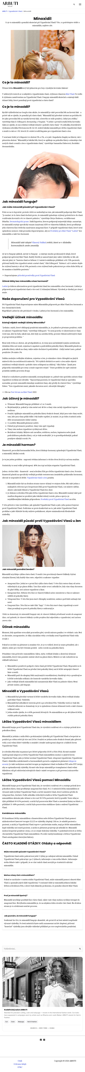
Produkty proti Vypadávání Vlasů (55, 499)
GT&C (19, 1067)
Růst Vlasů (70, 94)
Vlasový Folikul (39, 242)
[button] (74, 4)
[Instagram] (44, 1040)
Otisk (20, 1061)
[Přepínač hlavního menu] (80, 4)
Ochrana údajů (20, 1064)
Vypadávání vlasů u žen (37, 478)
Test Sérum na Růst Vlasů (21, 392)
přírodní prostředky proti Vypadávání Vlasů (36, 275)
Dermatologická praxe (19, 221)
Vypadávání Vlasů (15, 11)
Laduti (75, 231)
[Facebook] (41, 1040)
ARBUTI (4, 11)
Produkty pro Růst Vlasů (60, 231)
